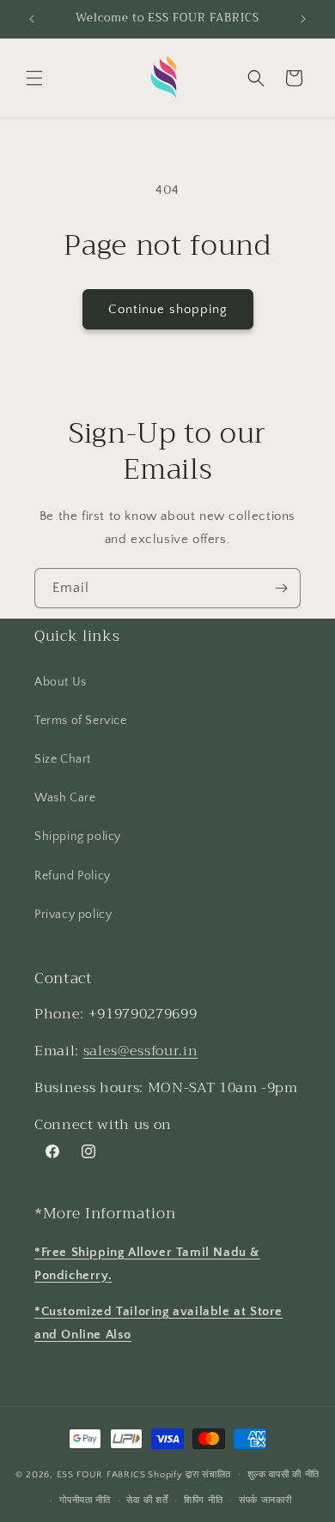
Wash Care (64, 798)
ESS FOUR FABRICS (101, 1474)
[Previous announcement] (32, 19)
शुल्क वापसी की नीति (283, 1475)
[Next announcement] (303, 19)
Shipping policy (77, 836)
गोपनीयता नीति (85, 1500)
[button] (34, 78)
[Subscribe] (281, 588)
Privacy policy (73, 914)
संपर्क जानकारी (265, 1500)
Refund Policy (72, 876)
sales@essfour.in (140, 1050)
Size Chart (62, 759)
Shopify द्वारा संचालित (189, 1474)
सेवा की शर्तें (147, 1500)
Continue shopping (168, 309)
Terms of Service (80, 721)
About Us (60, 682)
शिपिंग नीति (203, 1500)
